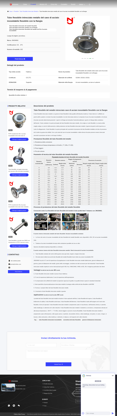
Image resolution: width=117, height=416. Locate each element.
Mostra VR (43, 4)
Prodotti (33, 4)
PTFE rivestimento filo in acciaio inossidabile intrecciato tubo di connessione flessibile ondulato (17, 135)
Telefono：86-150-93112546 (18, 385)
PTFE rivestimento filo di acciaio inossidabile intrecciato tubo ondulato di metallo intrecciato (19, 206)
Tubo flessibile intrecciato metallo (29, 11)
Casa (25, 4)
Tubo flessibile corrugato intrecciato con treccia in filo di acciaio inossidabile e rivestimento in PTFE (19, 171)
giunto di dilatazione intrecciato (91, 319)
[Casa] (14, 4)
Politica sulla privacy (19, 414)
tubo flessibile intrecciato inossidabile (50, 319)
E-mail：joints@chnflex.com (17, 389)
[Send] (112, 413)
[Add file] (83, 413)
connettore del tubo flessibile (72, 319)
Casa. (10, 11)
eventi (73, 4)
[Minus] (113, 376)
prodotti (16, 11)
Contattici (64, 4)
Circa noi (54, 4)
